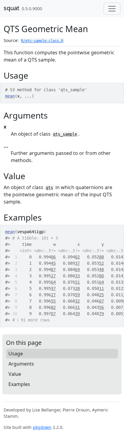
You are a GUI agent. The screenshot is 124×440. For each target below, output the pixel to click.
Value (14, 374)
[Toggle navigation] (112, 9)
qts (49, 187)
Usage (15, 353)
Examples (19, 384)
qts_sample (65, 134)
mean (10, 96)
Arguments (21, 363)
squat (11, 8)
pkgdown (42, 427)
